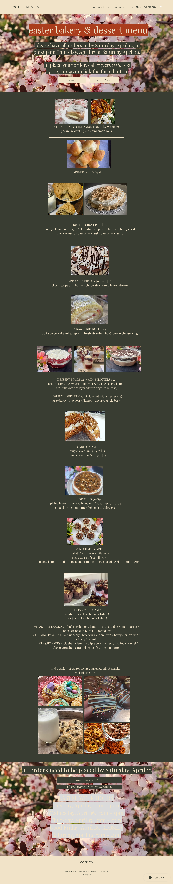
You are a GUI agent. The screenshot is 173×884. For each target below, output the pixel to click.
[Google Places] (160, 7)
